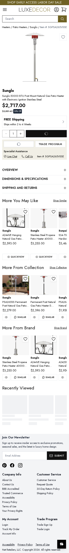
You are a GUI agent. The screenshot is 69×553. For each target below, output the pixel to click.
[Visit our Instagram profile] (20, 465)
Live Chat (12, 156)
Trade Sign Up (44, 525)
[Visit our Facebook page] (12, 465)
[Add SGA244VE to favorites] (25, 212)
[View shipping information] (34, 122)
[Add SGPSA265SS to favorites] (25, 279)
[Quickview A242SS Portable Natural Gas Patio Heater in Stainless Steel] (62, 377)
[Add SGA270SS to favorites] (53, 212)
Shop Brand (60, 328)
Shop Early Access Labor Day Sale (34, 2)
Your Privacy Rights (12, 511)
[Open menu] (4, 9)
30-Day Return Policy (48, 489)
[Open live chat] (61, 544)
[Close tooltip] (63, 533)
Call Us (29, 156)
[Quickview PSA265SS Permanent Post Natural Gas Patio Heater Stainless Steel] (6, 317)
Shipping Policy (45, 493)
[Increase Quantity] (20, 133)
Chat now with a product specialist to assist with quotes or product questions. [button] (40, 534)
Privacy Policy (9, 502)
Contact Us (8, 484)
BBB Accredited (10, 489)
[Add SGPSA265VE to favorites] (53, 279)
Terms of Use (9, 506)
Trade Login (43, 529)
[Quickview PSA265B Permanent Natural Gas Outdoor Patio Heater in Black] (62, 317)
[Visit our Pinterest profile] (4, 465)
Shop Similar (60, 200)
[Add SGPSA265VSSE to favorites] (63, 37)
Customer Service (46, 480)
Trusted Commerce (12, 493)
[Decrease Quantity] (6, 133)
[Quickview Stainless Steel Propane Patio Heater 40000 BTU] (6, 377)
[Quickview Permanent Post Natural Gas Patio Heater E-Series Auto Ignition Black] (34, 317)
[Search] (62, 18)
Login (5, 525)
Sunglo (33, 27)
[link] (64, 9)
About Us (7, 480)
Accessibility (8, 497)
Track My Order (11, 529)
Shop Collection (58, 267)
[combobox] (30, 19)
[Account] (56, 9)
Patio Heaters (20, 27)
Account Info (9, 533)
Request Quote (45, 484)
